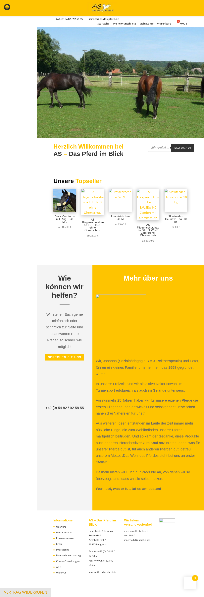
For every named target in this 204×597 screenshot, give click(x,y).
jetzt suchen (182, 147)
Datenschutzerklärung (68, 555)
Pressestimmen (65, 538)
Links (59, 544)
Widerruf (61, 572)
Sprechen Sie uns (64, 357)
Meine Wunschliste (124, 23)
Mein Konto (146, 23)
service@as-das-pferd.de (102, 572)
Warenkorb (164, 23)
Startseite (103, 23)
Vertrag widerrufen (25, 592)
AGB (58, 567)
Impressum (62, 549)
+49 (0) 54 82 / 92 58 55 (64, 408)
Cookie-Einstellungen (67, 561)
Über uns (61, 526)
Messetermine (64, 532)
